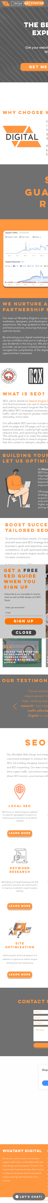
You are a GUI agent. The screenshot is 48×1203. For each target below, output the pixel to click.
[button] (24, 632)
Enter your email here (14, 607)
